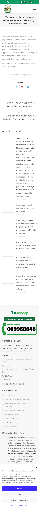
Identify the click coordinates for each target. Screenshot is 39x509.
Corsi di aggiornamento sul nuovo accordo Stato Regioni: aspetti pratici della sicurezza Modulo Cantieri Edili (26, 226)
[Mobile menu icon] (34, 8)
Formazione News (11, 426)
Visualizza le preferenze (19, 500)
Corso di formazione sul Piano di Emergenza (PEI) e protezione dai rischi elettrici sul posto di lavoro (26, 282)
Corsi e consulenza (11, 418)
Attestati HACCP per (12, 414)
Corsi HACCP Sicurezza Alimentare (17, 399)
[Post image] (8, 141)
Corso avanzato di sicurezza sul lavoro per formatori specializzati (26, 245)
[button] (36, 467)
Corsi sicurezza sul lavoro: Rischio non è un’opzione (25, 208)
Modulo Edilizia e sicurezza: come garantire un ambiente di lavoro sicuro (25, 262)
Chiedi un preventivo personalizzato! (19, 319)
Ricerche (8, 422)
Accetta (19, 489)
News (17, 75)
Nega (19, 494)
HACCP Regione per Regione (15, 410)
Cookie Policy (14, 506)
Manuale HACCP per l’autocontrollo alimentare (17, 405)
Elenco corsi (9, 395)
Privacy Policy (23, 506)
